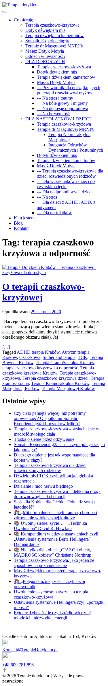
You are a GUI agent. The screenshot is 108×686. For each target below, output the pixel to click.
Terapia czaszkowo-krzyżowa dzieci (55, 378)
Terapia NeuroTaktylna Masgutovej (69, 137)
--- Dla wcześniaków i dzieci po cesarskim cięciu (66, 184)
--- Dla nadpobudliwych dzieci (64, 191)
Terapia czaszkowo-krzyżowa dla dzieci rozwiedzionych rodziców (50, 468)
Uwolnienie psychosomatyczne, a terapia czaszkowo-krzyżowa (51, 594)
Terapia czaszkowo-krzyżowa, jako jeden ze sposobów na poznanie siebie (54, 563)
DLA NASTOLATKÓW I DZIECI (58, 118)
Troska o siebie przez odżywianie (44, 439)
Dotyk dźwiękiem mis (45, 30)
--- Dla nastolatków (54, 212)
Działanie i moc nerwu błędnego (43, 486)
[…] (6, 346)
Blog (18, 223)
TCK (82, 357)
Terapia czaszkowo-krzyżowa (52, 25)
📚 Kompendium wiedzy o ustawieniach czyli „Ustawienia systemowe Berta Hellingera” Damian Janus (56, 539)
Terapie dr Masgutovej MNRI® (54, 45)
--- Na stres (47, 197)
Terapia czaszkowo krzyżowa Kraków (48, 370)
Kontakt (21, 228)
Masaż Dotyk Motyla (44, 51)
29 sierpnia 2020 (46, 311)
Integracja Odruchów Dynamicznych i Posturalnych (75, 147)
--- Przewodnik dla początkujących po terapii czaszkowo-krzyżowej (68, 90)
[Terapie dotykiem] (20, 4)
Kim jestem (24, 217)
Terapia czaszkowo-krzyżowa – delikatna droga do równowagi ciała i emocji (57, 494)
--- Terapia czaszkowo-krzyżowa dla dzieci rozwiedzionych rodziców (70, 173)
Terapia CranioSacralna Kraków (65, 362)
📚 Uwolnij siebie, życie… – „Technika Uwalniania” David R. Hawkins (50, 526)
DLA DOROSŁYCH (45, 61)
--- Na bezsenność (53, 113)
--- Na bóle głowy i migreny (62, 103)
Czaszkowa (29, 357)
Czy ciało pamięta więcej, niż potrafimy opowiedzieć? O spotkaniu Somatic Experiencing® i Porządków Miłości (50, 418)
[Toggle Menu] (4, 11)
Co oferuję (23, 19)
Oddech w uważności (45, 56)
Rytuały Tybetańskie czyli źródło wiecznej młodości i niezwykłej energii (52, 615)
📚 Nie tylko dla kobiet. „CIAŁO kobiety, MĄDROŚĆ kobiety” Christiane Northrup (52, 552)
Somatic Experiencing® (47, 40)
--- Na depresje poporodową (62, 108)
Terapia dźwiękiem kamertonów (54, 35)
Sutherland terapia (59, 357)
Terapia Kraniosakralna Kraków (60, 383)
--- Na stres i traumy (55, 98)
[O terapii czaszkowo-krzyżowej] (54, 270)
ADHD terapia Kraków (38, 352)
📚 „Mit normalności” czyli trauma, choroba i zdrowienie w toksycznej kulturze (55, 515)
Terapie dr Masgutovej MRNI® (65, 129)
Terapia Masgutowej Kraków (68, 388)
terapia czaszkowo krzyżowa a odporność (40, 367)
